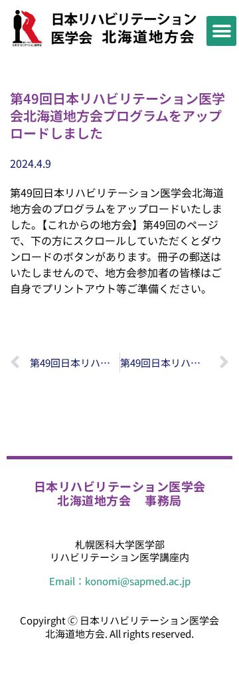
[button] (221, 31)
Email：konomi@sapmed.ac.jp (120, 581)
